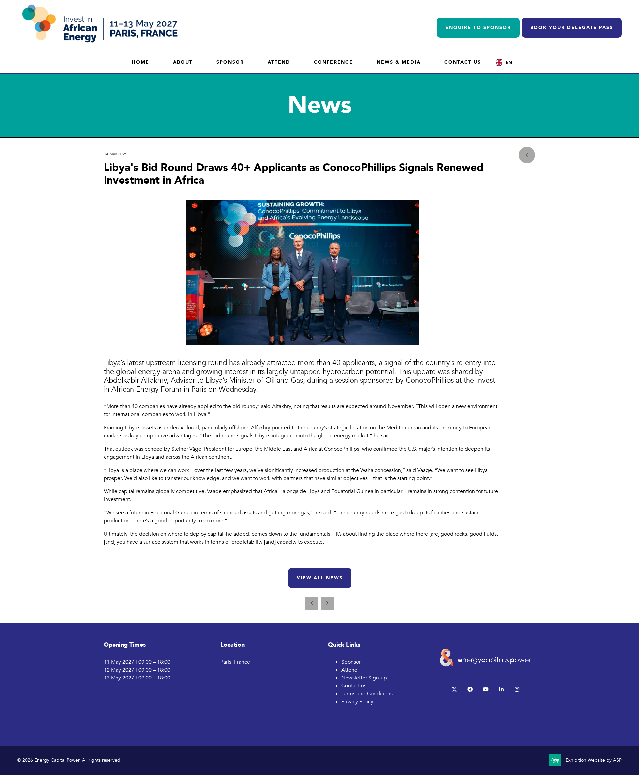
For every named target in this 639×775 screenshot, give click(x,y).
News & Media (399, 62)
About (183, 62)
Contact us (353, 685)
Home (140, 62)
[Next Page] (327, 603)
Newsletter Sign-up (364, 677)
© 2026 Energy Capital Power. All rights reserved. (69, 760)
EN (509, 62)
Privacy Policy (357, 701)
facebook (470, 689)
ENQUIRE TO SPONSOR (478, 27)
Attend (279, 62)
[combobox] (504, 62)
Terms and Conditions (367, 693)
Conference (333, 62)
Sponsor (230, 62)
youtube (486, 689)
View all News (320, 578)
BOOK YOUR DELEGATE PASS (571, 27)
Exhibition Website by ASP (594, 760)
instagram (517, 689)
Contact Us (462, 62)
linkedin (501, 689)
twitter (454, 689)
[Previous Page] (311, 603)
